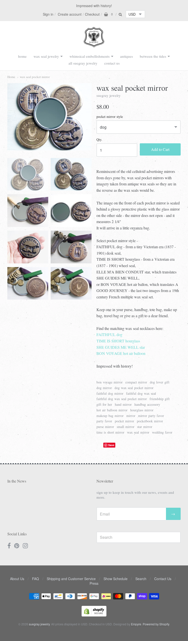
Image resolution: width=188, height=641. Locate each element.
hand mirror (123, 404)
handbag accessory (147, 404)
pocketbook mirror (150, 421)
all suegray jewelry (83, 63)
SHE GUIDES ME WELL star (120, 347)
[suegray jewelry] (94, 45)
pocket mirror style (109, 117)
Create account (70, 14)
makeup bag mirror (110, 415)
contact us (112, 63)
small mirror (125, 426)
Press (94, 583)
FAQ (35, 578)
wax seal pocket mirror (35, 77)
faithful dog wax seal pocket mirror (121, 398)
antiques (126, 56)
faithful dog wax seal (141, 393)
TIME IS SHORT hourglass (118, 340)
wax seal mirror (138, 432)
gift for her (104, 404)
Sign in (48, 14)
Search (140, 578)
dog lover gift (159, 382)
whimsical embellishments (90, 56)
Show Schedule (116, 578)
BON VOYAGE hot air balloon (120, 353)
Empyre (136, 624)
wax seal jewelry (46, 56)
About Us (17, 578)
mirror (130, 415)
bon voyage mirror (109, 382)
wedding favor (162, 432)
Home (11, 77)
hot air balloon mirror (112, 410)
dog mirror (104, 387)
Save (111, 445)
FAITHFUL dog (109, 334)
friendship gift (160, 398)
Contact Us (162, 578)
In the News (16, 481)
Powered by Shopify (156, 624)
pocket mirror (124, 421)
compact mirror (136, 382)
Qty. (99, 140)
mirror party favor (151, 415)
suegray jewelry (108, 95)
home (22, 56)
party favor (104, 421)
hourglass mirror (141, 410)
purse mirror (105, 426)
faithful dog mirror (109, 393)
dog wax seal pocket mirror (134, 387)
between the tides (153, 56)
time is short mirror (110, 432)
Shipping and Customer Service (71, 578)
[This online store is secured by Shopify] (94, 615)
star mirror (144, 426)
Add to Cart (160, 149)
